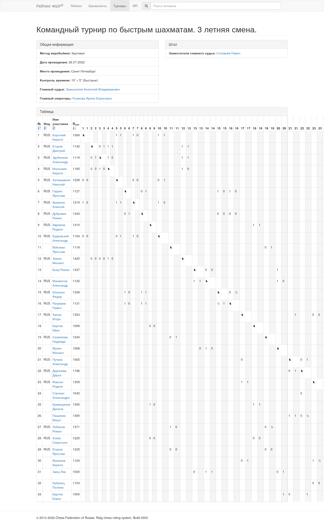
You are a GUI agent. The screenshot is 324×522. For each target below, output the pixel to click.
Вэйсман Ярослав (58, 249)
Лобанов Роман (58, 429)
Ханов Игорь (56, 316)
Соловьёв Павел (228, 53)
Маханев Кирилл (58, 462)
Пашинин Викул (59, 417)
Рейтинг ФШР (49, 6)
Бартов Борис (57, 496)
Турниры (120, 6)
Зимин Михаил (58, 260)
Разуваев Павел (59, 305)
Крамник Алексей (58, 204)
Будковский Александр (60, 238)
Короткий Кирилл (59, 137)
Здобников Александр (60, 159)
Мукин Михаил (58, 350)
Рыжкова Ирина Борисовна (92, 98)
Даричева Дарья (59, 372)
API (135, 6)
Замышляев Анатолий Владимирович (93, 89)
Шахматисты (98, 6)
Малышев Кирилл (59, 170)
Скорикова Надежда (60, 339)
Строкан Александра (61, 395)
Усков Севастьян (60, 440)
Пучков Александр (60, 361)
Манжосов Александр (60, 283)
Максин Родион (57, 384)
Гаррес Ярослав (58, 193)
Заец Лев (59, 471)
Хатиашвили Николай (61, 182)
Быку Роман (61, 269)
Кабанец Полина (58, 485)
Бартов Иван (57, 327)
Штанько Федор (58, 294)
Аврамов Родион (58, 226)
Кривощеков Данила (61, 406)
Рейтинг (76, 6)
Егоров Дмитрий (58, 148)
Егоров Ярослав (58, 451)
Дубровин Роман (59, 215)
